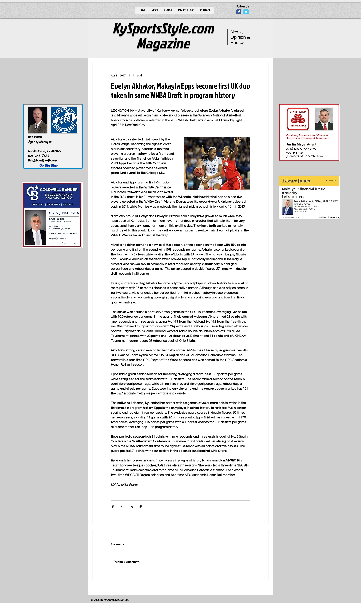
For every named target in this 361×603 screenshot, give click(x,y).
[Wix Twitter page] (246, 11)
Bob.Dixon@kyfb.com (42, 160)
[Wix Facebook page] (238, 11)
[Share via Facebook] (113, 506)
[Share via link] (140, 506)
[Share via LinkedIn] (131, 506)
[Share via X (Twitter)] (122, 506)
